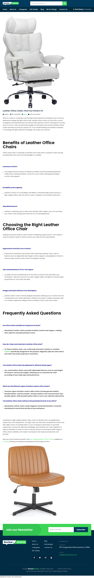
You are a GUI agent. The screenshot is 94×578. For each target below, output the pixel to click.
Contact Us (63, 9)
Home (5, 9)
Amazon (6, 441)
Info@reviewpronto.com (68, 555)
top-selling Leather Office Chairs (42, 439)
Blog (42, 9)
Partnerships (48, 544)
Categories (23, 9)
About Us (13, 9)
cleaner (7, 352)
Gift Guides (34, 9)
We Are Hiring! (51, 9)
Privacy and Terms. (64, 569)
